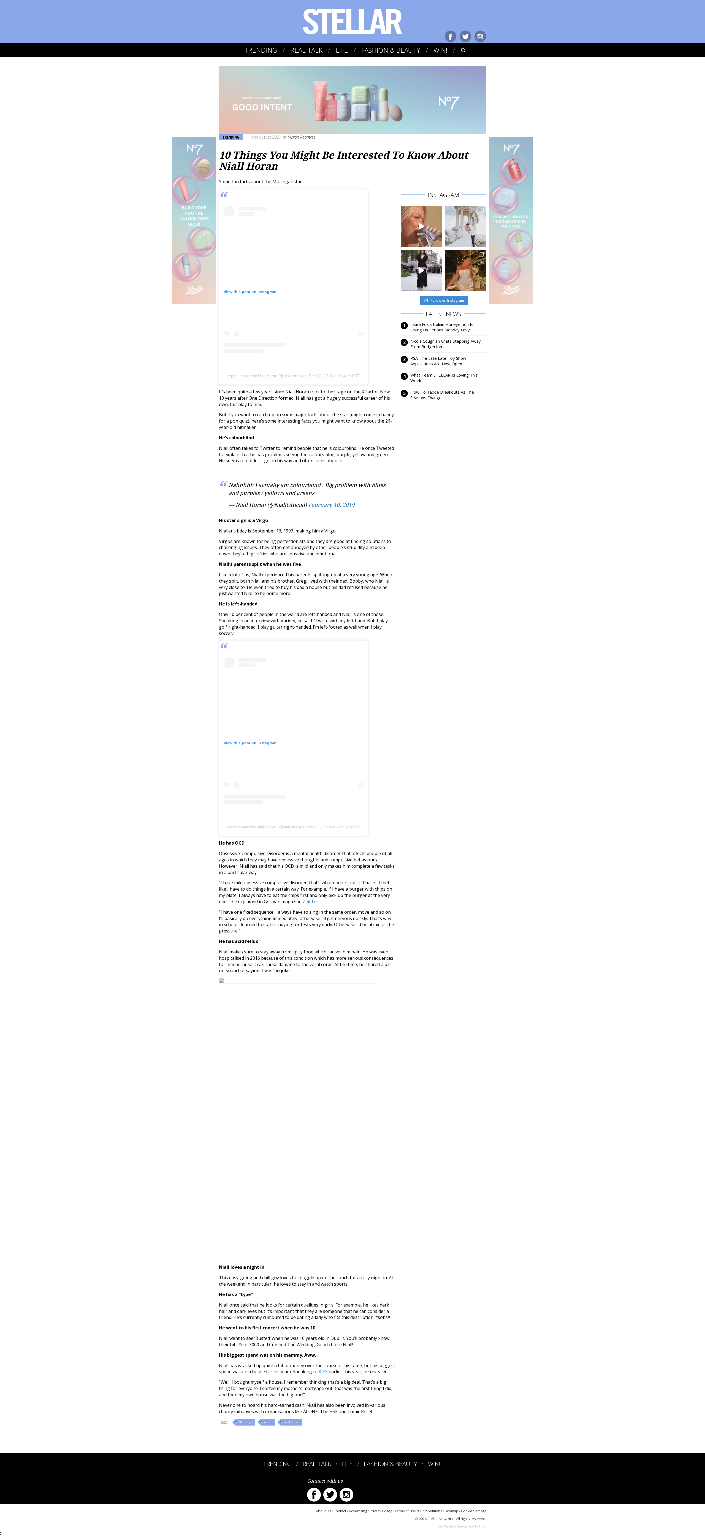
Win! (440, 50)
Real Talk (306, 50)
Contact (339, 1510)
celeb (268, 1422)
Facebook (450, 36)
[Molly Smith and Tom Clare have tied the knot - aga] (465, 226)
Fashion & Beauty (390, 50)
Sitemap (451, 1510)
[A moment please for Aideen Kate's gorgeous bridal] (465, 270)
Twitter (465, 36)
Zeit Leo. (311, 902)
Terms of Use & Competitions (418, 1510)
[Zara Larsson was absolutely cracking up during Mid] (421, 226)
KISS (324, 1372)
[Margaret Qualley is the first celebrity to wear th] (421, 270)
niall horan (292, 1422)
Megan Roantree (301, 137)
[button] (459, 50)
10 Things (246, 1422)
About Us (323, 1510)
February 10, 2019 (331, 505)
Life (342, 50)
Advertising (358, 1510)
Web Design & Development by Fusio (462, 1526)
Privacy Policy (381, 1510)
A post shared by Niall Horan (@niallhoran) (265, 376)
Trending (260, 50)
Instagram (480, 36)
